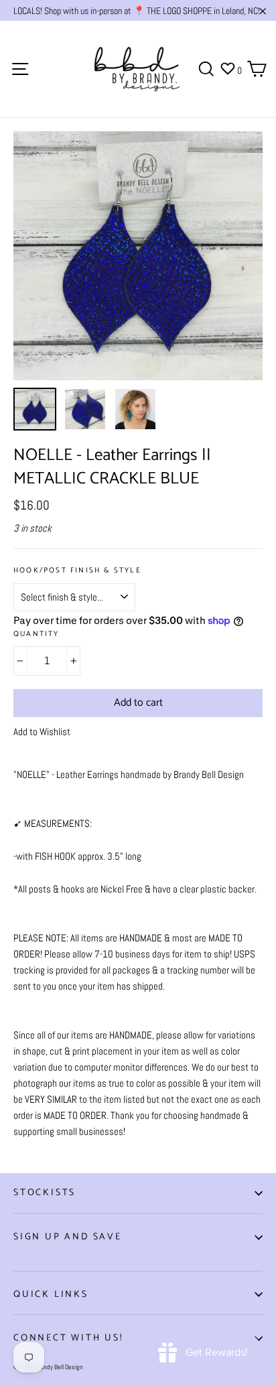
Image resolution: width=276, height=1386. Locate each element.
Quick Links (50, 1294)
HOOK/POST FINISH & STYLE (77, 571)
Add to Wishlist (41, 731)
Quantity (36, 634)
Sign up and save (67, 1237)
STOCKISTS (44, 1193)
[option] (138, 255)
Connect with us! (68, 1338)
